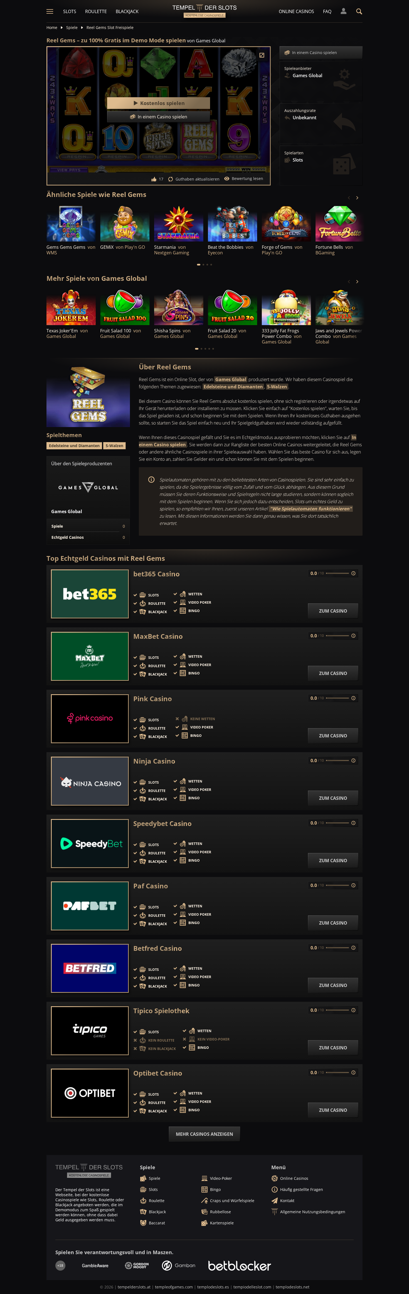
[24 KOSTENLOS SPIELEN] (71, 222)
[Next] (357, 197)
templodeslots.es (213, 1287)
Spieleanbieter (298, 68)
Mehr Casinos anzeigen (204, 1134)
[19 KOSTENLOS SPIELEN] (71, 306)
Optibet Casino (157, 1073)
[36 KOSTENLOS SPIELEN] (286, 222)
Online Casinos (296, 11)
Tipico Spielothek (161, 1010)
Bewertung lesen (247, 178)
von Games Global (206, 41)
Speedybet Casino (162, 823)
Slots (69, 11)
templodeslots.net (292, 1287)
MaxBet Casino (158, 636)
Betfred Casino (157, 948)
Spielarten (294, 152)
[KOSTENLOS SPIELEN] (340, 222)
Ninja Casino (154, 761)
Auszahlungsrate (300, 110)
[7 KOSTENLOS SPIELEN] (232, 222)
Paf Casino (150, 885)
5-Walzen (277, 387)
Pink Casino (152, 698)
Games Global (230, 379)
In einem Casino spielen (314, 52)
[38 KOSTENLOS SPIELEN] (124, 222)
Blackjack (127, 11)
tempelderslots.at (134, 1287)
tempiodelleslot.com (252, 1287)
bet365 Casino (156, 573)
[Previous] (349, 197)
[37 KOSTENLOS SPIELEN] (178, 222)
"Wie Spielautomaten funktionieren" (311, 509)
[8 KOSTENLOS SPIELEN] (286, 306)
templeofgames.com (174, 1287)
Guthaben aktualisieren (198, 179)
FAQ (327, 11)
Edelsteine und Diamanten (233, 387)
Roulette (96, 11)
